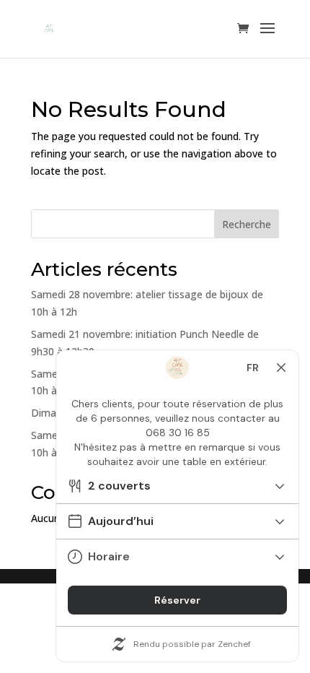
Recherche (246, 224)
